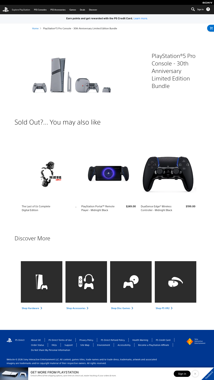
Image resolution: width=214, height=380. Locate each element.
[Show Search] (192, 9)
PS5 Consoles (40, 9)
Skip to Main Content (16, 2)
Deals (82, 9)
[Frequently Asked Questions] (207, 9)
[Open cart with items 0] (210, 28)
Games (72, 9)
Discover (93, 9)
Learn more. (141, 18)
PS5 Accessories (57, 9)
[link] (16, 9)
